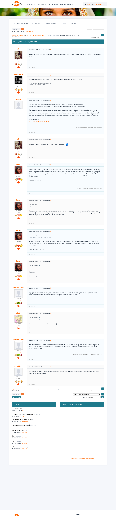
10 (50, 313)
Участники (37, 23)
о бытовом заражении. (19, 447)
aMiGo (18, 99)
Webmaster (29, 31)
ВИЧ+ (27, 35)
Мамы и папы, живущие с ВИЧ (36, 35)
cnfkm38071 (18, 366)
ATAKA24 (24, 449)
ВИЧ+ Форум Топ (19, 404)
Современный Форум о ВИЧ (18, 35)
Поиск (74, 23)
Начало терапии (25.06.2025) (21, 420)
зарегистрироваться (99, 4)
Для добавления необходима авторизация (82, 458)
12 (50, 367)
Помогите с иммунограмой (21, 425)
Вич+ (13, 436)
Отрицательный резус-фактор (52, 35)
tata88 (18, 313)
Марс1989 (25, 427)
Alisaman (24, 443)
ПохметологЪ (18, 74)
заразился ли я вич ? (18, 430)
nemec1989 (25, 421)
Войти (89, 4)
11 (50, 340)
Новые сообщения (22, 23)
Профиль (32, 67)
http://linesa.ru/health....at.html (39, 121)
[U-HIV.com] (58, 12)
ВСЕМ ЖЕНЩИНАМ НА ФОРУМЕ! (22, 414)
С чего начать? (17, 409)
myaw (23, 416)
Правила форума (52, 23)
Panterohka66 (18, 288)
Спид (13, 441)
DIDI (18, 49)
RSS (65, 23)
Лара (18, 164)
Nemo (23, 410)
